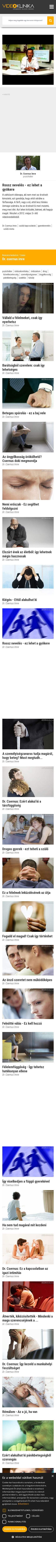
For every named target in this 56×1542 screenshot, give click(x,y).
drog (45, 271)
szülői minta (8, 229)
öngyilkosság (45, 274)
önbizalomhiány (21, 271)
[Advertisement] (28, 123)
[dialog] (28, 1507)
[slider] (27, 82)
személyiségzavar (29, 274)
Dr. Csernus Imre (9, 225)
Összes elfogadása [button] (14, 1529)
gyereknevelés (44, 225)
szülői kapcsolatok (27, 225)
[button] (28, 1536)
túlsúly (31, 278)
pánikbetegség (9, 278)
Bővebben (23, 1503)
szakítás (22, 278)
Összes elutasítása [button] (41, 1529)
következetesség (11, 274)
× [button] (52, 1476)
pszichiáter (7, 271)
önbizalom (35, 271)
